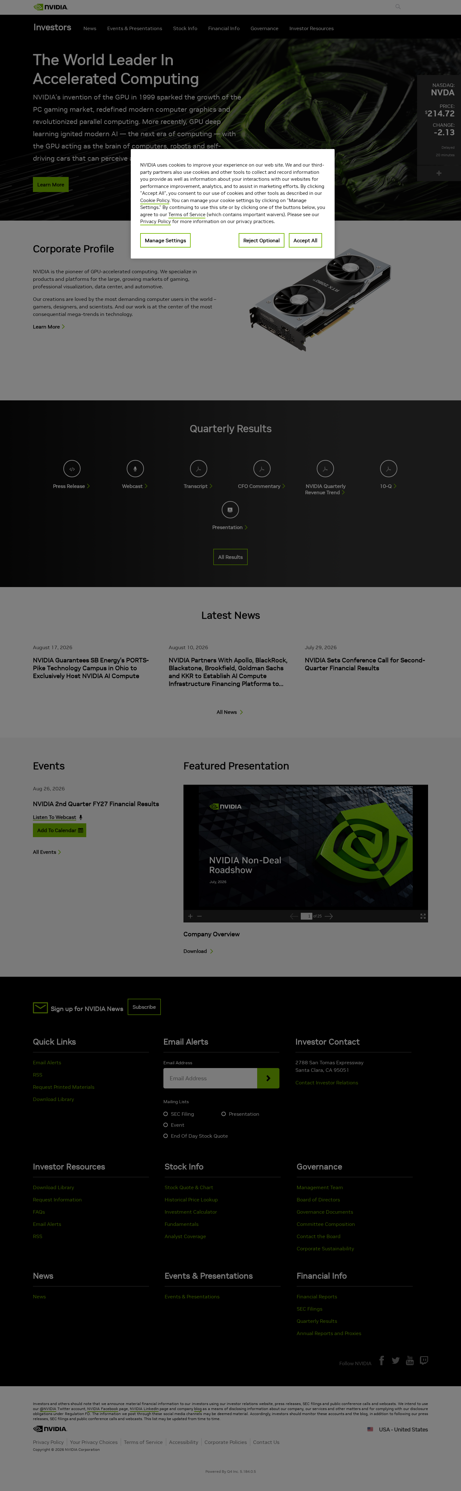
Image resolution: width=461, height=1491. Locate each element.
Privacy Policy (155, 221)
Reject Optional (261, 240)
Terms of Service (186, 214)
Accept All (305, 240)
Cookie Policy (154, 200)
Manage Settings (165, 240)
